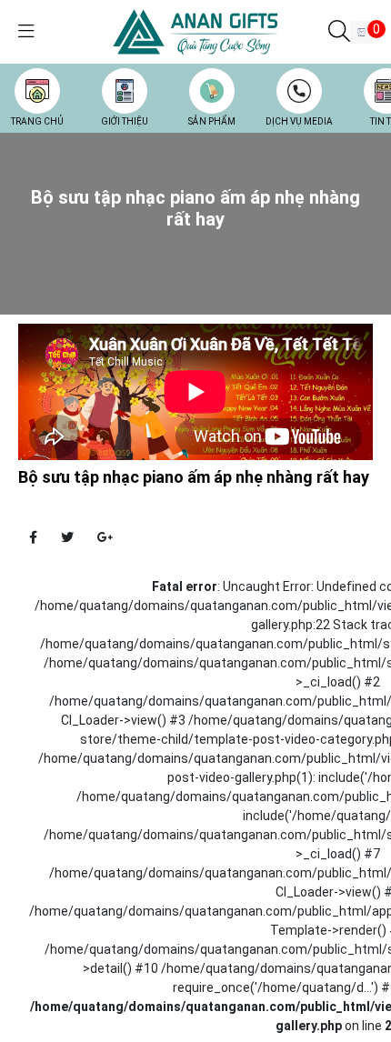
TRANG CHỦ (37, 121)
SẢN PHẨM (212, 121)
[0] (361, 32)
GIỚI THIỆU (124, 121)
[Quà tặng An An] (195, 31)
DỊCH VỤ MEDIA (299, 121)
